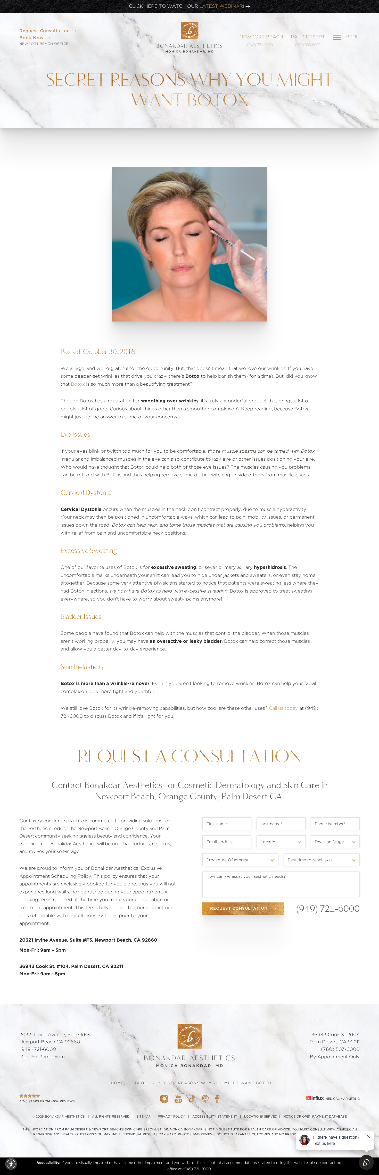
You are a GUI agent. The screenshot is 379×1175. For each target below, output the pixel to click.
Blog (141, 1083)
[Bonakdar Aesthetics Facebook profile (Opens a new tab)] (216, 1098)
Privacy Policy (171, 1116)
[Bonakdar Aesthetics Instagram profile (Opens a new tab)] (164, 1098)
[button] (11, 1164)
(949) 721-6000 (260, 45)
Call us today (283, 708)
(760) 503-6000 (307, 45)
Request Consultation (44, 31)
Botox (78, 384)
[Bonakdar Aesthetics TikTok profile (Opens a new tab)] (192, 1098)
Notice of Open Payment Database (315, 1116)
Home (117, 1083)
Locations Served (260, 1116)
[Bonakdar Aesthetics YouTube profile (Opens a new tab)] (178, 1098)
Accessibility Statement (214, 1116)
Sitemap (144, 1116)
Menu (352, 37)
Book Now (31, 38)
